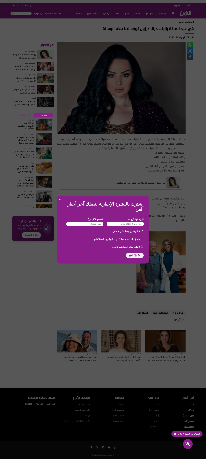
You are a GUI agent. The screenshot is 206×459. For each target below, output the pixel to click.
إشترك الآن (134, 255)
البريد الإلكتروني (136, 219)
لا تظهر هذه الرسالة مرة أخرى (126, 247)
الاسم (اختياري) (95, 219)
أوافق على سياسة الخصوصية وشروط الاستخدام (117, 239)
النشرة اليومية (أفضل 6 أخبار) (127, 231)
